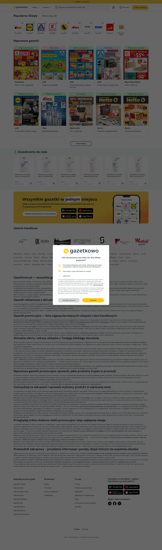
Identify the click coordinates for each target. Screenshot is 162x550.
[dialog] (81, 275)
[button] (81, 275)
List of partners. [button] (98, 285)
